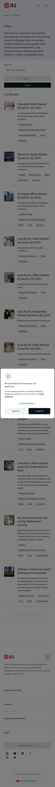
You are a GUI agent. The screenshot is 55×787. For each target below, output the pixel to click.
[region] (27, 393)
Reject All (15, 411)
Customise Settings (27, 403)
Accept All (39, 411)
